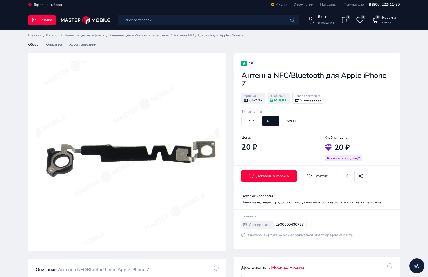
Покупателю (354, 4)
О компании (303, 4)
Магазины (328, 4)
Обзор (33, 44)
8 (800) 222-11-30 (384, 4)
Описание (54, 44)
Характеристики (82, 44)
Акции (281, 4)
